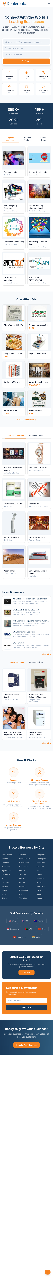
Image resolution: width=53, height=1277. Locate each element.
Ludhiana (5, 882)
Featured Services (37, 436)
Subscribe (26, 1007)
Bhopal (5, 859)
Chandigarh (41, 859)
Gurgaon (40, 866)
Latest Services (36, 662)
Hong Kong (19, 937)
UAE (28, 929)
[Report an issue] (48, 1272)
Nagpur (5, 886)
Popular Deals (43, 139)
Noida (4, 890)
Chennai (5, 863)
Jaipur (39, 870)
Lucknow (40, 878)
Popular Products (28, 139)
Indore (22, 870)
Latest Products (17, 662)
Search (28, 61)
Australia (39, 921)
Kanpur (39, 874)
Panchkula (23, 890)
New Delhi (41, 886)
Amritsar (22, 855)
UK (25, 921)
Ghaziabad (23, 866)
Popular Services (10, 139)
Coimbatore (24, 863)
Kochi (4, 878)
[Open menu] (49, 3)
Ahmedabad (7, 855)
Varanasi (40, 898)
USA (12, 921)
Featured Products (16, 436)
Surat (39, 894)
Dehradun (41, 863)
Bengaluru (41, 855)
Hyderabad (6, 870)
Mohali (22, 882)
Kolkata (22, 878)
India (36, 937)
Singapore (13, 929)
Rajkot (21, 894)
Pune (4, 894)
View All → (46, 654)
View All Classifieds (25, 420)
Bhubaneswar (24, 859)
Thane (4, 898)
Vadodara (23, 898)
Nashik (22, 886)
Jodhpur (22, 874)
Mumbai (40, 882)
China (42, 929)
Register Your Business (26, 1045)
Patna (39, 890)
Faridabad (6, 866)
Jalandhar (6, 874)
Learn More (26, 972)
